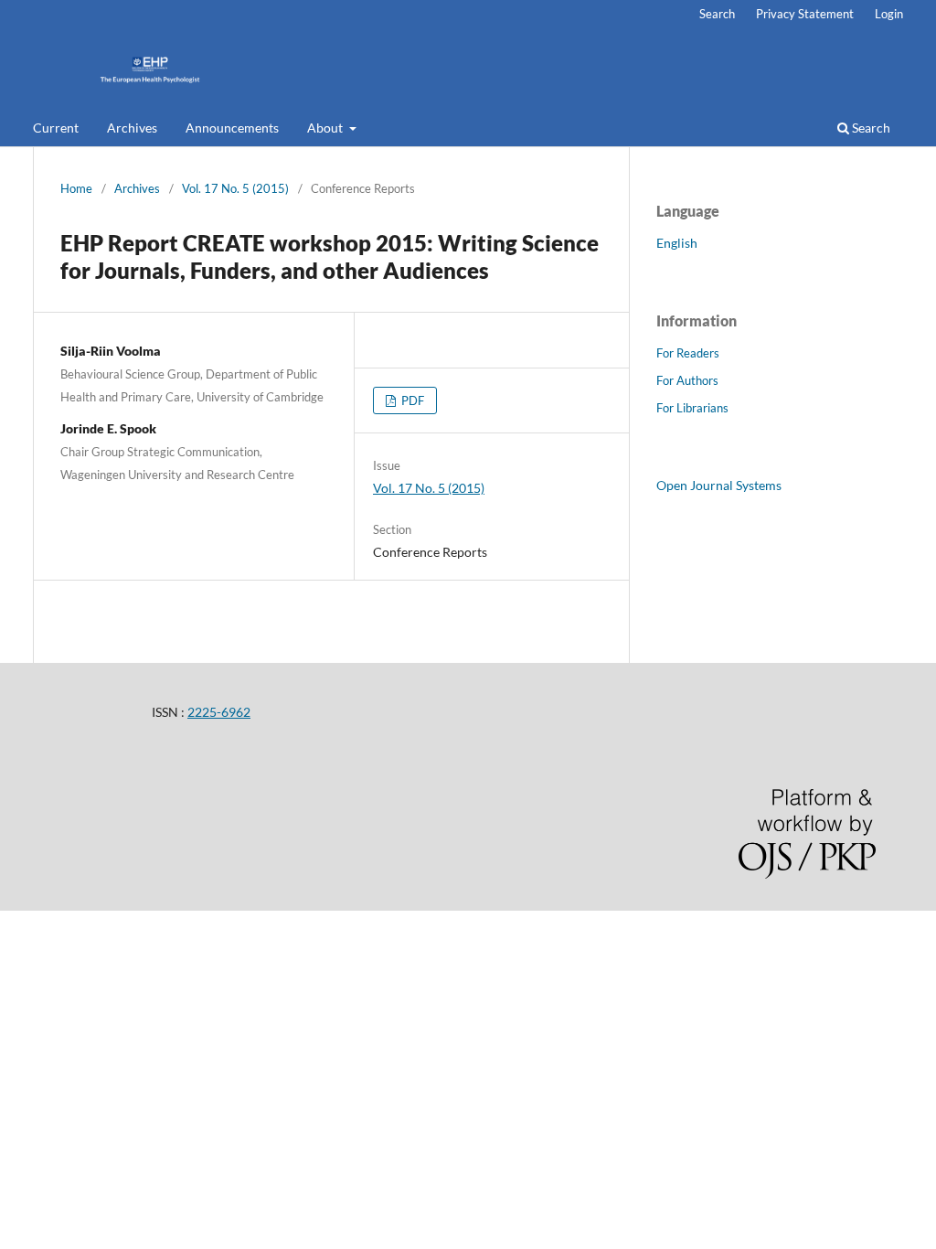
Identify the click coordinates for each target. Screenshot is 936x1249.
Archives (132, 127)
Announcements (232, 127)
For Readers (687, 353)
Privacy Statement (805, 13)
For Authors (687, 380)
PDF (411, 400)
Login (889, 13)
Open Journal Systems (719, 485)
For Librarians (692, 407)
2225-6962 (218, 712)
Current (56, 127)
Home (76, 188)
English (676, 243)
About (326, 127)
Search (869, 127)
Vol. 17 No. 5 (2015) (235, 188)
